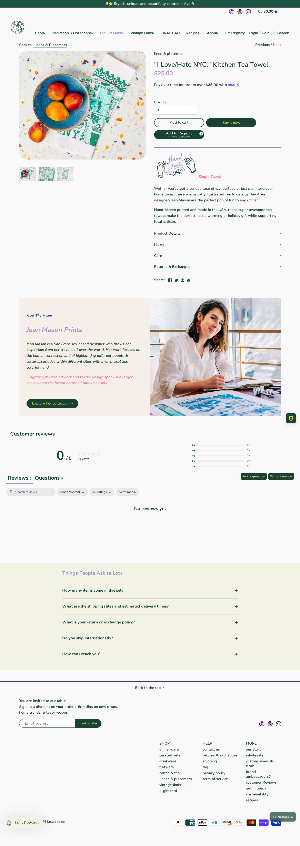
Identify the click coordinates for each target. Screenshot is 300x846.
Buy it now (231, 122)
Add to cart (179, 122)
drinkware (167, 761)
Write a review (281, 476)
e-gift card (168, 790)
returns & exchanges (220, 755)
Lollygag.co (56, 821)
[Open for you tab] (291, 418)
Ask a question (254, 476)
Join (265, 33)
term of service (215, 778)
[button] (179, 134)
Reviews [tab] (20, 477)
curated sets (169, 755)
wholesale (254, 755)
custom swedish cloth (259, 763)
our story (253, 749)
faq (205, 767)
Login (253, 33)
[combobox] (283, 33)
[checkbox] (127, 492)
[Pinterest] (239, 11)
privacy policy (214, 773)
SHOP (164, 743)
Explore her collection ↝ (52, 403)
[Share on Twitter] (176, 279)
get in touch (256, 788)
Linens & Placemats (50, 44)
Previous (262, 44)
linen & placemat (168, 53)
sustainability (257, 794)
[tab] (48, 478)
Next (277, 44)
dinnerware (169, 749)
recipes (252, 800)
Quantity (160, 102)
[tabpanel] (150, 521)
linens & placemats (175, 778)
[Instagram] (248, 11)
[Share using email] (188, 279)
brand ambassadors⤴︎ (258, 774)
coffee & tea (169, 773)
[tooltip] (201, 134)
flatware (166, 767)
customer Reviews (261, 782)
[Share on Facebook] (170, 279)
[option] (27, 174)
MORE (251, 743)
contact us (211, 749)
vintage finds (170, 784)
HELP (207, 743)
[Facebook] (231, 11)
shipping (210, 761)
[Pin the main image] (182, 279)
